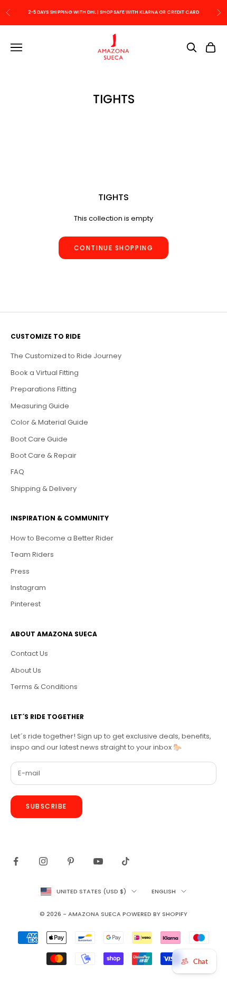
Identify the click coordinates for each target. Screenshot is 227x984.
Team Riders (32, 554)
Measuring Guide (40, 406)
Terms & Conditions (44, 687)
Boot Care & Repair (44, 455)
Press (20, 571)
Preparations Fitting (44, 389)
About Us (26, 670)
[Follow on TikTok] (125, 861)
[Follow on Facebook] (16, 861)
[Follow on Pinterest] (70, 861)
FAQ (17, 472)
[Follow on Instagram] (43, 861)
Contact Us (29, 653)
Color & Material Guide (49, 422)
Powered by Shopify (154, 914)
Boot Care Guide (39, 439)
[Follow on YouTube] (98, 861)
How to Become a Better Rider (62, 538)
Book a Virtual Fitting (45, 373)
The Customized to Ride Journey (66, 356)
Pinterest (26, 604)
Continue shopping (114, 247)
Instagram (28, 588)
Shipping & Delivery (44, 489)
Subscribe (46, 806)
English (164, 891)
